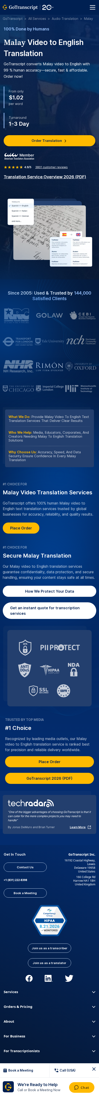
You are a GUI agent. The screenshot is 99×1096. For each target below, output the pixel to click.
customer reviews (51, 167)
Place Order (21, 528)
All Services (37, 19)
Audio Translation (65, 19)
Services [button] (11, 991)
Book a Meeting (25, 893)
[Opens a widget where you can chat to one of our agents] (81, 1088)
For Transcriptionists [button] (22, 1050)
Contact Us (25, 867)
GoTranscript (13, 19)
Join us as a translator (49, 963)
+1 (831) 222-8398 (15, 880)
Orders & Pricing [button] (18, 1006)
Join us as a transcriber (49, 948)
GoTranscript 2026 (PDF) (49, 778)
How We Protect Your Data (49, 591)
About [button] (9, 1021)
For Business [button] (14, 1036)
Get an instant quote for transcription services (45, 611)
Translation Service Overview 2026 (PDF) (45, 176)
